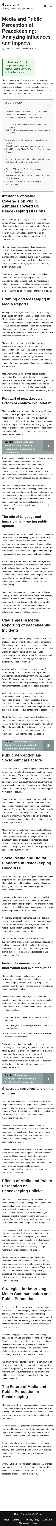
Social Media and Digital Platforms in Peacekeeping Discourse (28, 150)
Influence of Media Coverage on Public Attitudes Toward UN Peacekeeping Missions (26, 112)
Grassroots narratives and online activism (25, 162)
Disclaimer (47, 1520)
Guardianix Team (12, 49)
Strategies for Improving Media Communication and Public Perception (28, 176)
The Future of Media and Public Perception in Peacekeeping (25, 183)
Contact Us (18, 1520)
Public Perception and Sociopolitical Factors (24, 146)
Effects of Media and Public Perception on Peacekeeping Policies (23, 170)
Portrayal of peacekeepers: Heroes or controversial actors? (28, 126)
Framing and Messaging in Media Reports (24, 117)
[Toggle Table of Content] (48, 103)
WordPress (37, 1514)
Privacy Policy (32, 1520)
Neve (16, 1514)
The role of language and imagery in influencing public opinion (30, 131)
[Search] (45, 6)
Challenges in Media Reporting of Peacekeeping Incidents (26, 141)
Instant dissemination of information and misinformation (30, 159)
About (6, 1520)
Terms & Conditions (28, 1523)
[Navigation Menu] (51, 6)
